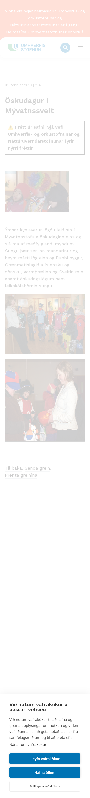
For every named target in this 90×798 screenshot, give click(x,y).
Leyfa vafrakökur (45, 759)
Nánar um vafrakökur (28, 744)
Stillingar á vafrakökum (45, 786)
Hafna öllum (45, 772)
